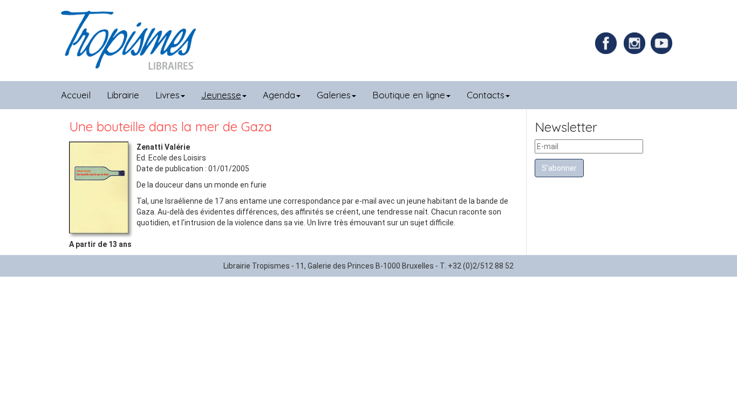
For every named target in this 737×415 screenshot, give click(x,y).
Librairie (123, 95)
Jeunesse (221, 95)
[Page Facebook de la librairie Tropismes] (608, 42)
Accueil (76, 95)
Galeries (334, 95)
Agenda (279, 95)
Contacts (485, 95)
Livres (167, 95)
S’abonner (559, 168)
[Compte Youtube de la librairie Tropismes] (663, 42)
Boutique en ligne (408, 95)
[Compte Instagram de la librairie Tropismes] (636, 42)
